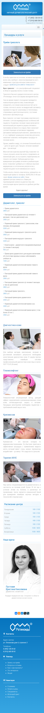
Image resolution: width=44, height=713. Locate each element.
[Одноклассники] (19, 613)
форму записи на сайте (16, 177)
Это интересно (12, 670)
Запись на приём (13, 663)
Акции (9, 673)
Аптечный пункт (13, 694)
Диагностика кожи (12, 325)
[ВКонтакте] (16, 613)
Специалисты (12, 692)
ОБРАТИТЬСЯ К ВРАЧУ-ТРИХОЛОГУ (21, 85)
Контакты (10, 634)
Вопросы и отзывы (14, 665)
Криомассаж (9, 414)
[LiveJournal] (28, 613)
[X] (25, 613)
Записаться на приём (22, 72)
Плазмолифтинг (10, 370)
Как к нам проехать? (15, 668)
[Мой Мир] (22, 613)
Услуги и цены (12, 689)
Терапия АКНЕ (10, 457)
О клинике (11, 686)
